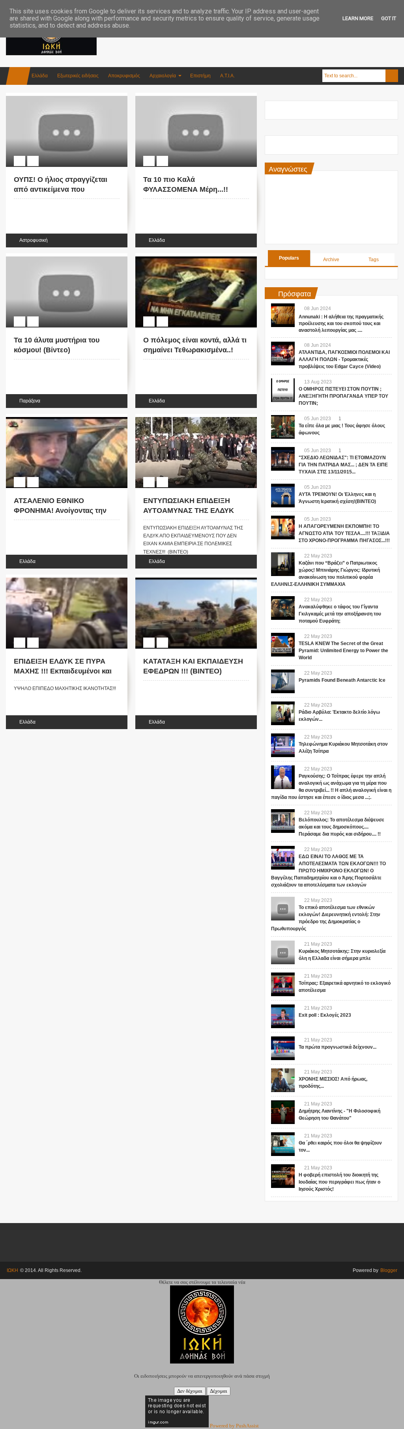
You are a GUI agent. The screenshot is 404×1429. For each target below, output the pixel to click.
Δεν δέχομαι (189, 1391)
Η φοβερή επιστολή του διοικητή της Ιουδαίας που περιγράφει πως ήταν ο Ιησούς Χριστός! (339, 1182)
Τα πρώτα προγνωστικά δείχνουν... (337, 1047)
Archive (331, 259)
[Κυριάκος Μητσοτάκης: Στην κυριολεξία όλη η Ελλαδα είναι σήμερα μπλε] (283, 952)
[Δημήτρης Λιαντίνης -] (283, 1112)
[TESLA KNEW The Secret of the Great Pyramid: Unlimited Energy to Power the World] (283, 645)
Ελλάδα (40, 76)
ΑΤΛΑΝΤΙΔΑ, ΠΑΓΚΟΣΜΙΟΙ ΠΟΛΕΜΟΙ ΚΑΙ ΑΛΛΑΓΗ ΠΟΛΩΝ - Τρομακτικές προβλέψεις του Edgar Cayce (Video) (344, 359)
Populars (289, 258)
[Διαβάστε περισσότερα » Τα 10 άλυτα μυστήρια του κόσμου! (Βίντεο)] (59, 257)
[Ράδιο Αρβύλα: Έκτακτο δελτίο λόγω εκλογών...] (283, 713)
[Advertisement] (254, 39)
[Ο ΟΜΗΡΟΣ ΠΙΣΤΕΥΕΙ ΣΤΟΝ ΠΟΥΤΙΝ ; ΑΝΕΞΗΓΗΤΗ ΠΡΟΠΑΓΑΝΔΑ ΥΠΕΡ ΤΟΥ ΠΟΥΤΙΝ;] (283, 390)
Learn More (357, 18)
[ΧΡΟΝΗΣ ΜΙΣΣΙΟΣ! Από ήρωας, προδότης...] (283, 1080)
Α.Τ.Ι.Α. (227, 76)
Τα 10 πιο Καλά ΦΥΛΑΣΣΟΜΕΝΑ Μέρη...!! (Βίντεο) (185, 189)
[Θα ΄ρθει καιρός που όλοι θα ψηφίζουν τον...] (283, 1144)
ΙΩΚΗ (12, 1270)
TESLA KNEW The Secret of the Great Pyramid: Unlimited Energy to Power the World (343, 650)
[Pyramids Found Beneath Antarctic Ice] (283, 681)
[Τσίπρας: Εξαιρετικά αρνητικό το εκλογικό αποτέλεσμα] (283, 984)
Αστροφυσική (33, 240)
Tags (373, 259)
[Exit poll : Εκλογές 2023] (283, 1016)
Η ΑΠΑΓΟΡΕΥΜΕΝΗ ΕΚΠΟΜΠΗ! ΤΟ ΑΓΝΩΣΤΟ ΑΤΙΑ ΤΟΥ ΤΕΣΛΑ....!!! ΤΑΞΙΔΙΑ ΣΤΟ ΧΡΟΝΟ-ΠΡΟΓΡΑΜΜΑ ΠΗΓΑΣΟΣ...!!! (344, 533)
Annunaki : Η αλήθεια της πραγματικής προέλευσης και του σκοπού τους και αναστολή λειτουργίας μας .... (341, 323)
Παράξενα (29, 401)
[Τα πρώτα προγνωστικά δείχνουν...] (283, 1048)
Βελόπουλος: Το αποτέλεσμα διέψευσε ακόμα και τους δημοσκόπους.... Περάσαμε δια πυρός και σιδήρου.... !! (341, 827)
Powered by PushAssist (234, 1426)
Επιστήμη (200, 76)
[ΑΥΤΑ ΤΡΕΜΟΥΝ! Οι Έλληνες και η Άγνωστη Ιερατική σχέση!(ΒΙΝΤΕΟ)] (283, 495)
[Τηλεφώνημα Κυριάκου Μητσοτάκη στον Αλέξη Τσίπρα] (283, 745)
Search (391, 75)
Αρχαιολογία (163, 76)
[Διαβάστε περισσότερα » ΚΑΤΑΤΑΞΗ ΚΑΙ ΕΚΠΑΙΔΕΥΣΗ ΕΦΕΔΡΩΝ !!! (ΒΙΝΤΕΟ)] (188, 578)
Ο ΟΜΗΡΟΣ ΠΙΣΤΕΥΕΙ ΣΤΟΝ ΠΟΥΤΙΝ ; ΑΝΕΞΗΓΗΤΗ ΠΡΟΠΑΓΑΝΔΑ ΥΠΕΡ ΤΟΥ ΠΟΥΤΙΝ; (343, 396)
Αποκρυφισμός (124, 76)
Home (18, 76)
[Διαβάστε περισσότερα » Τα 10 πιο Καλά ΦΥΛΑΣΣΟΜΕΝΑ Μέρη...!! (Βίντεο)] (188, 97)
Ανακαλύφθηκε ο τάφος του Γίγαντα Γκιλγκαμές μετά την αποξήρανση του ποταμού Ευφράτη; (340, 614)
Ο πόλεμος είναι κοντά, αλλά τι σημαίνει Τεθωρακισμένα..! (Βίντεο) (195, 350)
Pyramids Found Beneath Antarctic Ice (342, 680)
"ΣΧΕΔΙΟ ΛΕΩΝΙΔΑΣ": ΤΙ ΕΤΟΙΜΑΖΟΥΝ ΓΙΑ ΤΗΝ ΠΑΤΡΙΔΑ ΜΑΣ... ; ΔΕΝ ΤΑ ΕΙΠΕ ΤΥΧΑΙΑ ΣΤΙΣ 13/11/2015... (343, 465)
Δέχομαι (218, 1391)
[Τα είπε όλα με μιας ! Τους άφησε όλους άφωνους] (283, 427)
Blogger (388, 1270)
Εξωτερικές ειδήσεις (78, 76)
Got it (388, 18)
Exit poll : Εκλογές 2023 (325, 1015)
